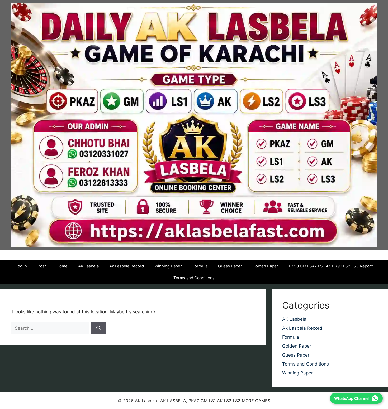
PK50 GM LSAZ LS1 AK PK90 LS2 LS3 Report (331, 266)
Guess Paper (230, 266)
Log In (21, 266)
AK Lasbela (88, 266)
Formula (199, 266)
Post (41, 266)
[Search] (98, 328)
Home (62, 266)
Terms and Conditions (194, 277)
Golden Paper (265, 266)
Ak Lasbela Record (126, 266)
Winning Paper (168, 266)
